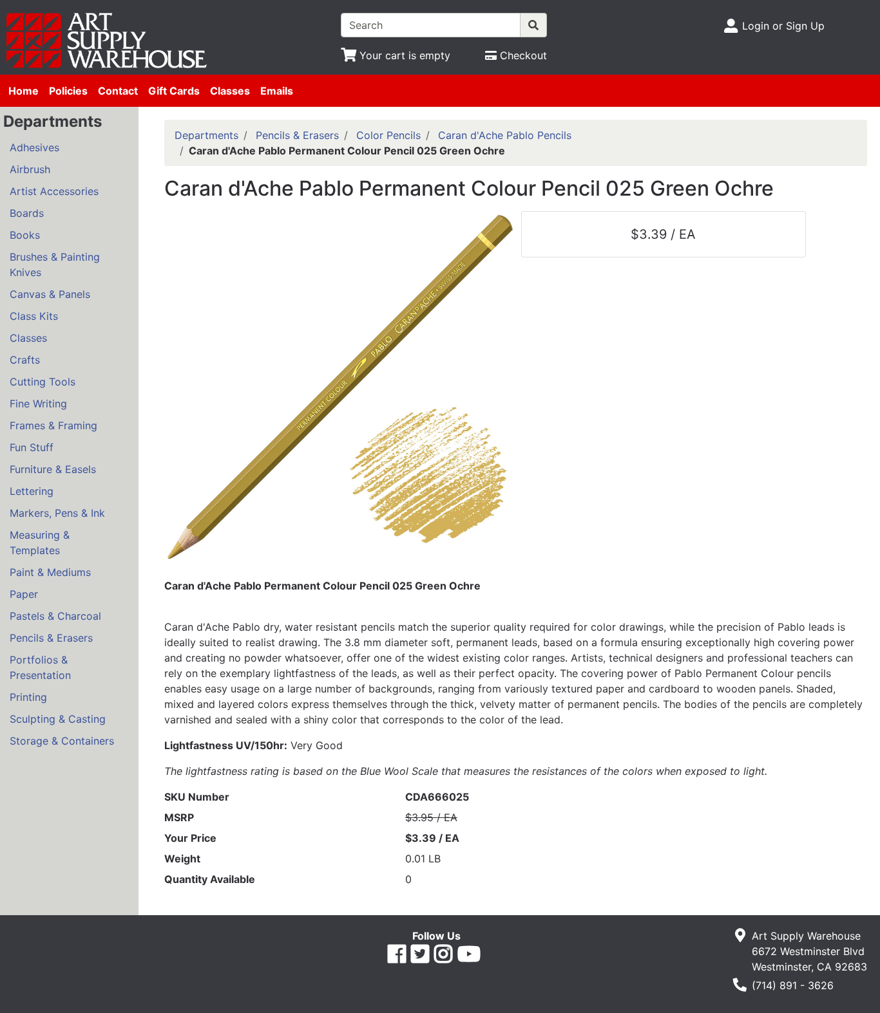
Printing (28, 697)
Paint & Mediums (50, 572)
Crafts (25, 359)
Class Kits (34, 316)
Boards (27, 213)
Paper (24, 594)
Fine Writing (38, 403)
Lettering (31, 491)
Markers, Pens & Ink (57, 513)
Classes (230, 90)
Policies (68, 90)
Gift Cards (174, 90)
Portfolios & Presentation (40, 667)
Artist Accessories (54, 191)
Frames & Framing (53, 425)
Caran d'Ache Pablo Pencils (504, 135)
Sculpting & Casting (58, 718)
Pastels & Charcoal (55, 615)
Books (25, 234)
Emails (276, 90)
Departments (206, 135)
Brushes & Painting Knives (55, 264)
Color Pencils (388, 135)
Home (23, 90)
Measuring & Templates (40, 542)
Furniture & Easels (53, 469)
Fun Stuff (31, 447)
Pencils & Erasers (51, 637)
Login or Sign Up (783, 25)
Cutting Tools (42, 381)
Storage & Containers (62, 740)
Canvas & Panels (50, 294)
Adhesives (34, 147)
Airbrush (30, 169)
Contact (118, 90)
